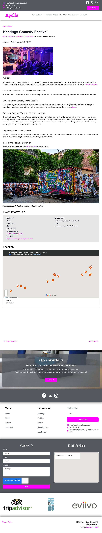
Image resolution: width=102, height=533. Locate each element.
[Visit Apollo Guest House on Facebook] (88, 2)
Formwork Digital (92, 527)
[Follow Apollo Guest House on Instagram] (97, 2)
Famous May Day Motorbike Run (10, 341)
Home (34, 15)
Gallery (48, 15)
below (74, 107)
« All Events (7, 26)
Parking (41, 418)
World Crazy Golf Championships (93, 341)
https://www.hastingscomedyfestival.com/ (20, 239)
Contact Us (84, 15)
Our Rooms (72, 15)
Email (5, 457)
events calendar (91, 84)
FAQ (60, 15)
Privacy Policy (7, 522)
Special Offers (43, 427)
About (40, 15)
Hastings (41, 414)
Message (6, 465)
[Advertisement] (51, 323)
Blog (65, 15)
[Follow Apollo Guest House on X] (92, 2)
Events (55, 15)
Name (5, 449)
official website (31, 147)
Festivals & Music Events (24, 36)
